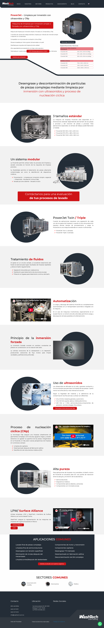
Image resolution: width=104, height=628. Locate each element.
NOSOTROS (28, 4)
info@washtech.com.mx (17, 615)
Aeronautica (55, 584)
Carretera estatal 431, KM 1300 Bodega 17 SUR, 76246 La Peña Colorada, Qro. (41, 607)
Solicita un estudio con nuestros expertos (52, 564)
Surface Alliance (17, 525)
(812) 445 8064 (15, 606)
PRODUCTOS (49, 4)
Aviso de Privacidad (16, 621)
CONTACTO (81, 4)
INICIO (18, 4)
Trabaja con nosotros (59, 621)
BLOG (72, 4)
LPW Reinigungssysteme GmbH (38, 51)
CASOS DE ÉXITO (62, 4)
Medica (76, 584)
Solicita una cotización (19, 57)
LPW (14, 528)
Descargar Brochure (67, 42)
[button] (100, 624)
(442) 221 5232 (15, 612)
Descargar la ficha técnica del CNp (65, 408)
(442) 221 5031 (14, 609)
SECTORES (38, 4)
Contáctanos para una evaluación (48, 194)
